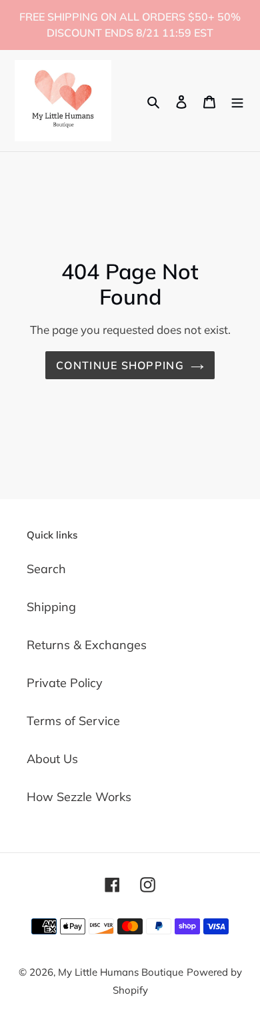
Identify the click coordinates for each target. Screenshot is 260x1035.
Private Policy (65, 682)
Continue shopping (120, 365)
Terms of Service (73, 720)
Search (46, 568)
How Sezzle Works (79, 796)
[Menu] (237, 100)
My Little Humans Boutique (120, 972)
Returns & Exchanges (87, 644)
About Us (52, 758)
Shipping (51, 606)
